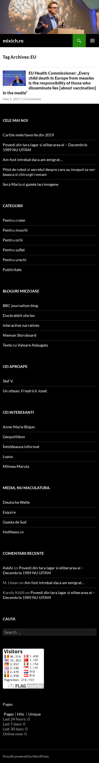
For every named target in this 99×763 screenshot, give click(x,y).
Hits (21, 714)
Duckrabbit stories (19, 315)
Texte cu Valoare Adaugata (25, 345)
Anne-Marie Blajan (19, 426)
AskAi (8, 567)
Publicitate (12, 269)
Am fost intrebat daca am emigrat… (32, 159)
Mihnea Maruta (16, 466)
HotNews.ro (13, 532)
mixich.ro (13, 41)
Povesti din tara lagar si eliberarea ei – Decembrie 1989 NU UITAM (43, 570)
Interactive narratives (21, 325)
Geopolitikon (14, 436)
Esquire (9, 512)
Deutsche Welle (16, 502)
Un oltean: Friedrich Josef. (25, 390)
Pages (9, 714)
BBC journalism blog (20, 305)
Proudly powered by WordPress (26, 756)
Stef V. (8, 381)
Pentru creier (14, 220)
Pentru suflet (14, 249)
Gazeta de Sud (14, 522)
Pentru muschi (15, 230)
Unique (34, 714)
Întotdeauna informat (21, 446)
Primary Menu (92, 40)
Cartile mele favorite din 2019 (28, 135)
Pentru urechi (14, 259)
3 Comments (32, 99)
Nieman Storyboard (19, 335)
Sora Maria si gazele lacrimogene (30, 184)
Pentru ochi (13, 240)
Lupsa (8, 456)
